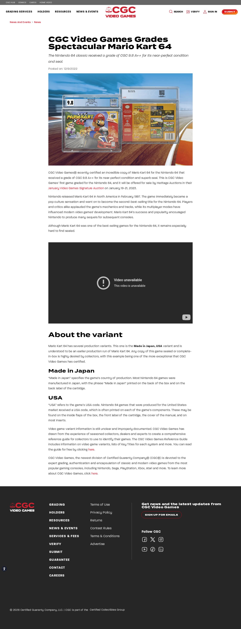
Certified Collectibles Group (107, 610)
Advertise (97, 544)
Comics (22, 3)
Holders (44, 11)
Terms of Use (100, 504)
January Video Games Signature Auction (76, 188)
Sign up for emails (161, 515)
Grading (57, 504)
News (37, 22)
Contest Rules (100, 528)
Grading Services (19, 11)
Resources (63, 11)
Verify (195, 12)
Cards (33, 3)
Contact (57, 567)
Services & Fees (64, 536)
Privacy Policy (101, 512)
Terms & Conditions (105, 536)
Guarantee (59, 560)
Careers (57, 575)
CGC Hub (10, 3)
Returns (96, 520)
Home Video (46, 3)
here (91, 449)
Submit (229, 11)
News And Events (20, 22)
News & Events (87, 11)
